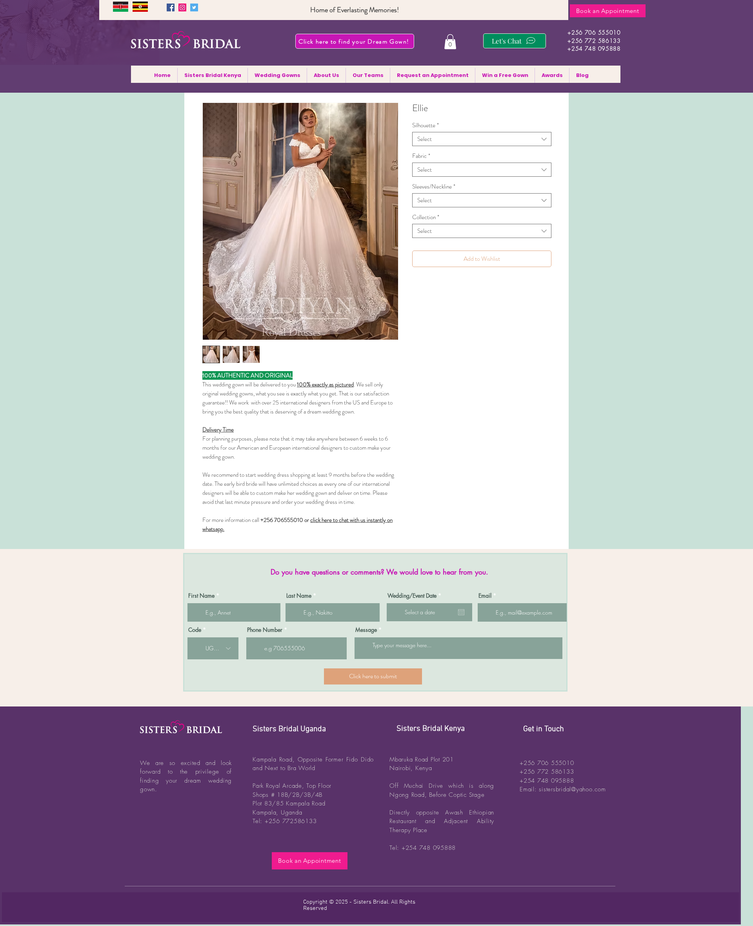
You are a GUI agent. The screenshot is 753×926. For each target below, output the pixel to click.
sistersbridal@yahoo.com (572, 789)
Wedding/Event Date (415, 595)
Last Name (298, 595)
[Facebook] (171, 7)
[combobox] (481, 139)
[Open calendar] (461, 612)
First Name (201, 595)
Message (366, 630)
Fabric (421, 155)
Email (484, 595)
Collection (425, 217)
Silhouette (425, 125)
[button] (450, 41)
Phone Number (264, 630)
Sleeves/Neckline (433, 186)
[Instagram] (182, 7)
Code (194, 630)
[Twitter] (194, 7)
